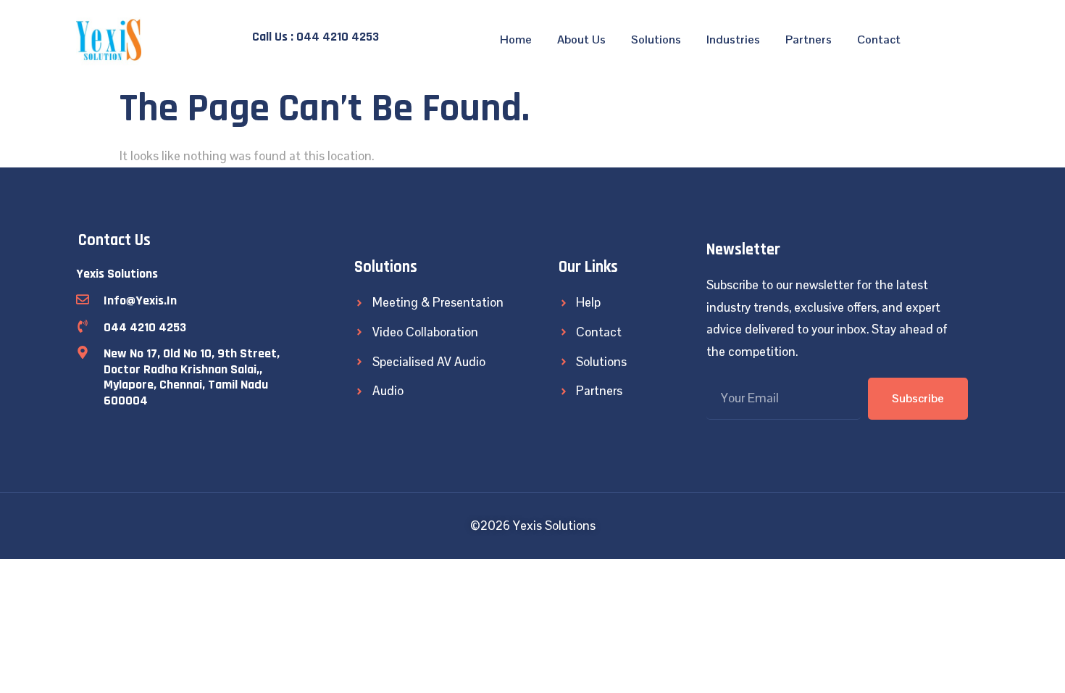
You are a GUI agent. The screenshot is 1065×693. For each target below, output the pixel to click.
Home (516, 39)
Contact (879, 39)
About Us (581, 39)
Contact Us (114, 240)
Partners (808, 39)
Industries (733, 39)
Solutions (656, 39)
